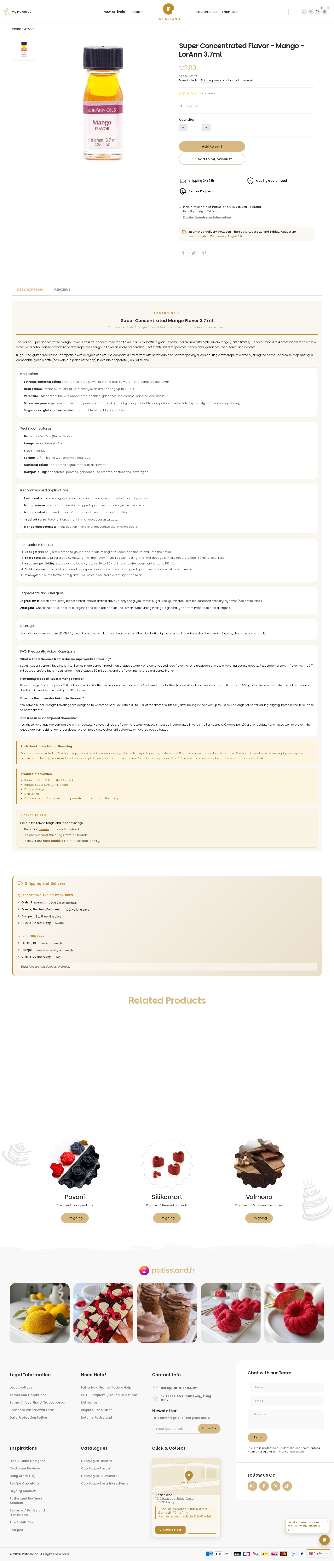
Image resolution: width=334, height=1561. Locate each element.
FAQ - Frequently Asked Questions (109, 1395)
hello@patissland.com (179, 1388)
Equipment (205, 11)
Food (136, 11)
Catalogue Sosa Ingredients (105, 1483)
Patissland (30, 1554)
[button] (188, 93)
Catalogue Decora (96, 1461)
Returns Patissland (96, 1417)
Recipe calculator (25, 1483)
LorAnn (28, 29)
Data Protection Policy (28, 1417)
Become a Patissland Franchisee (27, 1512)
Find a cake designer (27, 1461)
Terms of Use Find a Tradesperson (38, 1402)
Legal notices (21, 1387)
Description (30, 289)
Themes (229, 11)
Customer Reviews (25, 1468)
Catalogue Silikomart (99, 1476)
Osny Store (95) (23, 1476)
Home (16, 29)
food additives (54, 841)
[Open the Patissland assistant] (324, 1540)
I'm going (75, 1218)
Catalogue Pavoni (96, 1468)
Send (258, 1437)
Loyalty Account (23, 1491)
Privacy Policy (257, 1451)
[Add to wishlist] (19, 1018)
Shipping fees (210, 80)
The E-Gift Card (23, 1522)
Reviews (62, 289)
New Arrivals (114, 11)
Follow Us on (261, 1475)
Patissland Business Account (26, 1500)
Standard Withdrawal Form (32, 1410)
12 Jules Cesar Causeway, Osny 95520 (186, 1398)
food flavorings (52, 835)
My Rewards (22, 11)
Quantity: (186, 120)
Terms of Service (284, 1451)
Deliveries (89, 1402)
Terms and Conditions (28, 1395)
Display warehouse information (207, 217)
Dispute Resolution (97, 1410)
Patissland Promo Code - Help (106, 1387)
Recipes (16, 1530)
